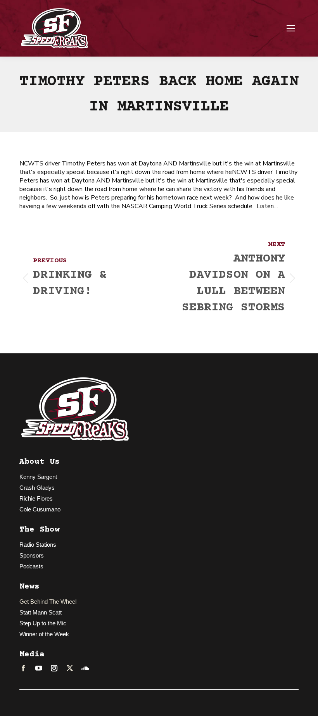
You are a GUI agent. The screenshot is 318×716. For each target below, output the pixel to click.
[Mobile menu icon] (291, 28)
